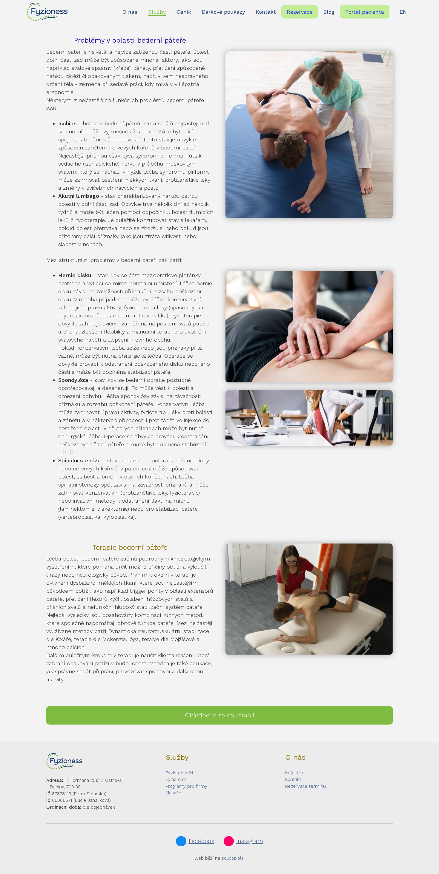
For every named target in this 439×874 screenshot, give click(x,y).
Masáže (173, 793)
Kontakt (293, 779)
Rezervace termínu (305, 786)
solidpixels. (233, 858)
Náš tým (294, 773)
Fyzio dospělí (179, 773)
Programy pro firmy (186, 786)
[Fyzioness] (47, 12)
